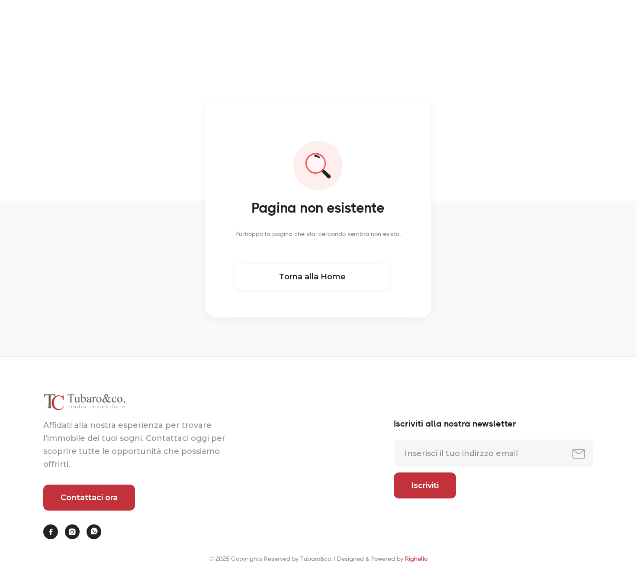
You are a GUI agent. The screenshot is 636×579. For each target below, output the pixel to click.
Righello (416, 558)
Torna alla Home (312, 276)
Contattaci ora (89, 497)
